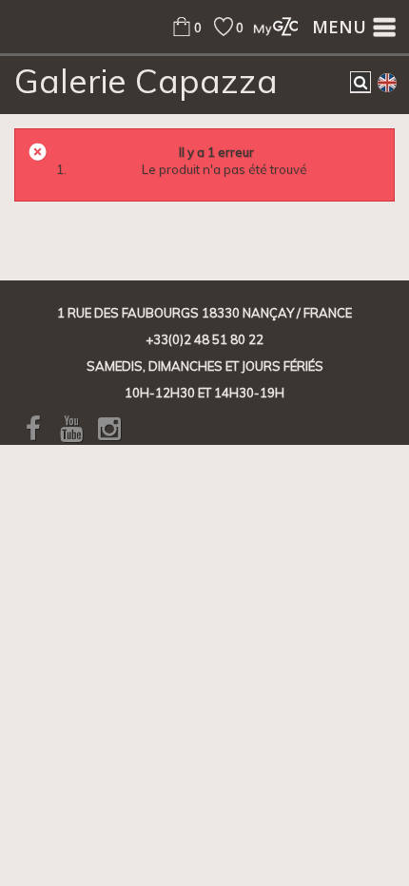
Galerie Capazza (146, 80)
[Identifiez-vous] (270, 26)
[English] (387, 81)
